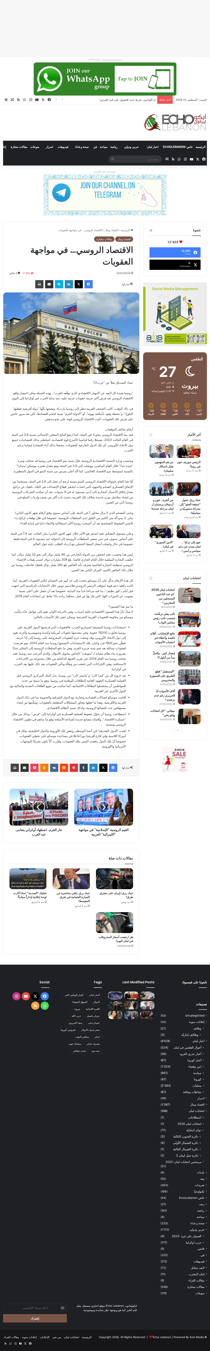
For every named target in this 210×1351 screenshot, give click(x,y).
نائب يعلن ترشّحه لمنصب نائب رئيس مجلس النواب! (164, 618)
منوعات (34, 146)
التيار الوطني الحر (74, 994)
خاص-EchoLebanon (178, 146)
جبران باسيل (93, 1015)
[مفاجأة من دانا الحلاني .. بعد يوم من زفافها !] (131, 1005)
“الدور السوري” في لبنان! (164, 544)
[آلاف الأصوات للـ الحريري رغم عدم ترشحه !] (189, 696)
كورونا (197, 1079)
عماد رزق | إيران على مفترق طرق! (116, 895)
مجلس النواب (82, 1036)
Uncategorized (194, 1015)
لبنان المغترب (196, 1274)
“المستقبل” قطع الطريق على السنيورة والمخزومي (162, 675)
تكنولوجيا (199, 1191)
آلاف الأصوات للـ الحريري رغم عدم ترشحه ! (164, 695)
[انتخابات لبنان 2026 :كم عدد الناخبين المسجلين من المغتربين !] (189, 595)
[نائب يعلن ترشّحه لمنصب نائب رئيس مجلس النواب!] (189, 619)
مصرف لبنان (93, 1043)
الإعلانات (44, 1337)
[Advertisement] (105, 28)
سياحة (103, 146)
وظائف (197, 1028)
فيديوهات (63, 146)
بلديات (200, 1172)
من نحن (56, 1337)
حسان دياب (94, 1022)
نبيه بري (96, 1050)
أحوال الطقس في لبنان (187, 1047)
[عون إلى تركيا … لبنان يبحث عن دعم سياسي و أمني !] (189, 531)
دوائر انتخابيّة (193, 1130)
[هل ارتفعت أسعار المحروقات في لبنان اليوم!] (114, 922)
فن (95, 146)
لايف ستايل (197, 1267)
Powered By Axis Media (188, 1337)
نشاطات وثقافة (192, 1092)
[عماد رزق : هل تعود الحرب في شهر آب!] (131, 1015)
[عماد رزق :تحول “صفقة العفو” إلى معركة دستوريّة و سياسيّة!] (189, 489)
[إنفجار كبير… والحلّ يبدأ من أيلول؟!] (189, 658)
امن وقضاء (194, 1066)
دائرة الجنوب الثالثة (185, 1136)
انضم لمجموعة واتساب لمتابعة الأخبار (105, 59)
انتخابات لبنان (196, 1111)
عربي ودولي (131, 146)
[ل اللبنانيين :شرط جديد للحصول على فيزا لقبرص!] (115, 996)
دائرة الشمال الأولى (185, 1143)
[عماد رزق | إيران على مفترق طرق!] (114, 878)
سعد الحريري (75, 1022)
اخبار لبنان (153, 146)
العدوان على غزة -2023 (186, 1236)
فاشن (200, 1248)
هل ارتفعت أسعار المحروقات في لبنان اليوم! (116, 939)
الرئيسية (200, 146)
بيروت (77, 1008)
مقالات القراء (196, 1280)
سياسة (197, 1073)
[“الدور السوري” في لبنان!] (161, 531)
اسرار (49, 146)
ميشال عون (75, 1043)
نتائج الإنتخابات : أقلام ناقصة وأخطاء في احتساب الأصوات (162, 637)
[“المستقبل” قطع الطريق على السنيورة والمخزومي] (189, 677)
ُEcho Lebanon (162, 1337)
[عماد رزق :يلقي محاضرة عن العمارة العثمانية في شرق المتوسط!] (71, 878)
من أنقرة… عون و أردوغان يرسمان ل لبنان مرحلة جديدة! (162, 504)
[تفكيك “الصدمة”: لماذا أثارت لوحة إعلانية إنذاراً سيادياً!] (28, 878)
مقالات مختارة (19, 146)
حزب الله (76, 1015)
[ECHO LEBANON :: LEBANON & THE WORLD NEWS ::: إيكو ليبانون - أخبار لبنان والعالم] (175, 122)
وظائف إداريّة (189, 1035)
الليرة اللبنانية (93, 1008)
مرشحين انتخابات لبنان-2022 (183, 1162)
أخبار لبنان (94, 994)
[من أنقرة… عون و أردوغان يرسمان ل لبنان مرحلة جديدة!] (161, 489)
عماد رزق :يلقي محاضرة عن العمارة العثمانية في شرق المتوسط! (73, 897)
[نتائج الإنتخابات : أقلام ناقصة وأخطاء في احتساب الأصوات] (189, 639)
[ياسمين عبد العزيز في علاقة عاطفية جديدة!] (115, 1015)
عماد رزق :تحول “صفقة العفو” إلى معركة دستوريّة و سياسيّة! (190, 506)
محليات (197, 1085)
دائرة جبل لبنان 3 (187, 1155)
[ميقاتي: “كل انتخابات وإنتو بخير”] (189, 716)
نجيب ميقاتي (79, 1050)
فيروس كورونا (68, 1029)
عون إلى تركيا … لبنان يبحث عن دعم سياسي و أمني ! (189, 546)
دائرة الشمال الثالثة (185, 1149)
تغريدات (199, 1185)
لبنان (97, 1036)
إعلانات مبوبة (196, 1022)
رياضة (114, 146)
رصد (201, 1204)
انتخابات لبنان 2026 (189, 1123)
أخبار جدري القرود (190, 1053)
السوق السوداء (79, 1001)
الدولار (96, 1001)
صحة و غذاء (82, 146)
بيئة (202, 1178)
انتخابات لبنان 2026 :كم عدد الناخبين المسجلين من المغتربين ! (163, 596)
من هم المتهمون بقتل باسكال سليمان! (133, 99)
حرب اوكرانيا (193, 1242)
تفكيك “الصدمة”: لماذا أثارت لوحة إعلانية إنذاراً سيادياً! (30, 895)
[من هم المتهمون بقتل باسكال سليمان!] (161, 451)
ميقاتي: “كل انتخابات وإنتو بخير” (162, 713)
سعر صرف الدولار (90, 1029)
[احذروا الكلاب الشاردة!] (147, 996)
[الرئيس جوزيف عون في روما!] (189, 451)
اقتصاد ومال (111, 230)
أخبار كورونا (194, 1060)
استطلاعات (194, 1117)
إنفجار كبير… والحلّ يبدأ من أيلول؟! (164, 655)
